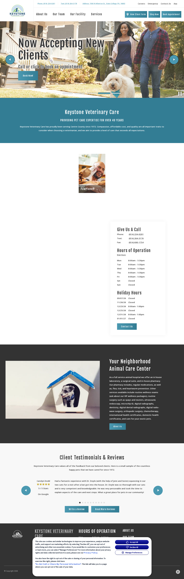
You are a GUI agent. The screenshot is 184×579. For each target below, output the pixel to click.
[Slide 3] (92, 93)
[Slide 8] (98, 502)
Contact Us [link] (166, 3)
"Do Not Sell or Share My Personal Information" (58, 564)
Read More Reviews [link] (105, 509)
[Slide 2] (80, 93)
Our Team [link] (59, 14)
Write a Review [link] (77, 509)
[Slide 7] (96, 502)
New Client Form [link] (138, 14)
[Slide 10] (104, 502)
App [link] (175, 3)
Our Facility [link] (78, 14)
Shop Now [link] (154, 14)
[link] (17, 10)
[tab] (122, 255)
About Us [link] (41, 14)
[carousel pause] (180, 94)
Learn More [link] (29, 72)
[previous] (10, 59)
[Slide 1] (68, 93)
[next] (174, 59)
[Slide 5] (116, 93)
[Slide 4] (104, 93)
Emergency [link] (153, 3)
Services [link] (96, 14)
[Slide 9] (101, 502)
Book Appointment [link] (171, 14)
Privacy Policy (91, 552)
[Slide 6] (93, 502)
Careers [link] (141, 3)
